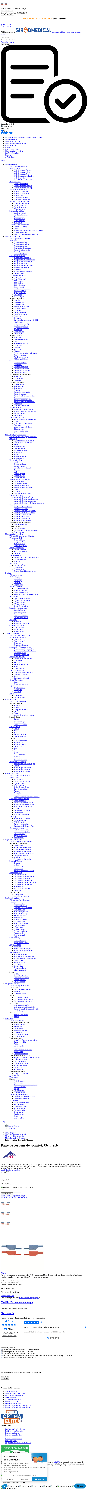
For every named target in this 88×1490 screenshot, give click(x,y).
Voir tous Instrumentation (18, 701)
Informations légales (12, 1433)
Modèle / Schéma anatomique (15, 1136)
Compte (3, 1122)
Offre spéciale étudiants (13, 1399)
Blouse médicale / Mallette (14, 151)
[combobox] (11, 40)
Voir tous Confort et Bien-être (19, 900)
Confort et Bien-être (12, 153)
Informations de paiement (13, 1439)
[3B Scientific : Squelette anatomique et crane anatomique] (9, 1159)
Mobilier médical (11, 139)
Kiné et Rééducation (12, 149)
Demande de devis (11, 1401)
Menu (3, 161)
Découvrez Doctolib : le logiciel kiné (17, 1407)
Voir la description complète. (10, 1170)
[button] (4, 1486)
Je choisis (24, 1479)
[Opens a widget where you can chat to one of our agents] (80, 1486)
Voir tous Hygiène (15, 575)
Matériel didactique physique (15, 1138)
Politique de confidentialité (14, 1431)
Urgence (8, 155)
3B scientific (7, 1313)
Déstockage (9, 157)
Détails (3, 1273)
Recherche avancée (7, 42)
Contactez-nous (6, 26)
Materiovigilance (11, 1441)
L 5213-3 (57, 1462)
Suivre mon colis (11, 1437)
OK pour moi (39, 1479)
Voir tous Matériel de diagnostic (20, 238)
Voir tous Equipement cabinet (19, 985)
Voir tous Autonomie (16, 1021)
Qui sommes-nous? (11, 1391)
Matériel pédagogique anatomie (15, 143)
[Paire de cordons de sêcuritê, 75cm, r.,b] (5, 1207)
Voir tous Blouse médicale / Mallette (21, 536)
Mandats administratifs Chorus (15, 1393)
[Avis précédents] (20, 1327)
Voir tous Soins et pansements (19, 635)
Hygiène (8, 147)
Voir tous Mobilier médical (18, 166)
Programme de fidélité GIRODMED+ (18, 1443)
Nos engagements (11, 1397)
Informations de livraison (13, 1435)
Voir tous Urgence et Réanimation (20, 841)
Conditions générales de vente (15, 1429)
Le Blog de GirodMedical (14, 1395)
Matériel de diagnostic (12, 141)
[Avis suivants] (85, 1327)
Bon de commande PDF (13, 1403)
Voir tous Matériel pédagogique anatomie (23, 437)
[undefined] (17, 1332)
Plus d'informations (7, 1296)
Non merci (9, 1479)
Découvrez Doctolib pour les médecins (18, 1405)
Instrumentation (10, 145)
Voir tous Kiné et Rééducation (19, 775)
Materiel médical (10, 1132)
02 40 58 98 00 (6, 24)
